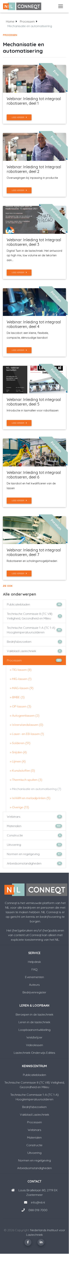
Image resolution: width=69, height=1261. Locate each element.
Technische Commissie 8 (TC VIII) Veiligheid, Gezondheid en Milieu (34, 616)
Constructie (34, 835)
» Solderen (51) (20, 743)
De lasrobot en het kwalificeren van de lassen (31, 486)
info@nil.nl (37, 1202)
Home (10, 21)
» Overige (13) (19, 807)
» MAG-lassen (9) (21, 688)
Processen (27, 21)
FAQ (34, 969)
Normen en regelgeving (34, 854)
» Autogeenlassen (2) (24, 715)
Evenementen (34, 977)
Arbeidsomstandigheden (34, 863)
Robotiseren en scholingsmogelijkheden (32, 561)
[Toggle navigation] (60, 6)
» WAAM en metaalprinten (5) (30, 798)
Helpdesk (34, 962)
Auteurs (34, 985)
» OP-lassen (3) (20, 706)
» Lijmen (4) (18, 761)
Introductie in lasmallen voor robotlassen (32, 410)
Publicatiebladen (34, 604)
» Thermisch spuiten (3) (26, 780)
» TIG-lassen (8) (21, 670)
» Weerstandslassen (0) (26, 725)
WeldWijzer (34, 1037)
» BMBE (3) (17, 697)
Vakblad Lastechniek (34, 651)
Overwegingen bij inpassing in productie (32, 178)
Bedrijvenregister (34, 992)
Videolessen (34, 1045)
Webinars (34, 816)
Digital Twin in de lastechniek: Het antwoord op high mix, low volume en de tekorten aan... (34, 255)
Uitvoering (34, 845)
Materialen (34, 826)
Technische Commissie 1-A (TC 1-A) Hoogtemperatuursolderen (34, 630)
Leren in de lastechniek (34, 1022)
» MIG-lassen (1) (21, 679)
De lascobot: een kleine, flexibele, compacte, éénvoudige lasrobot (28, 335)
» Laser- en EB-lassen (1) (27, 734)
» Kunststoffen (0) (22, 770)
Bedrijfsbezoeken (34, 641)
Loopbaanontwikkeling (34, 1030)
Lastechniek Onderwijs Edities (34, 1053)
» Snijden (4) (18, 752)
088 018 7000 (37, 1210)
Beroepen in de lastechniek (34, 1014)
